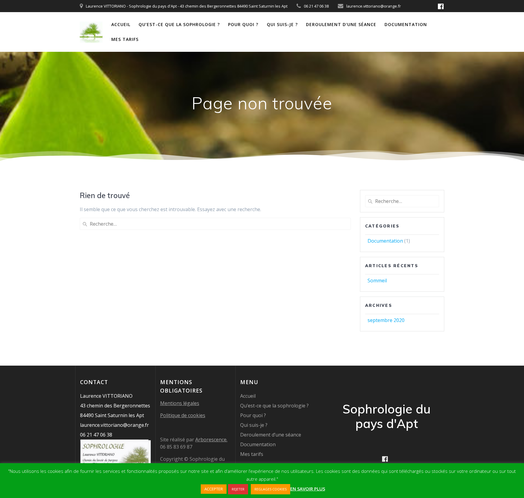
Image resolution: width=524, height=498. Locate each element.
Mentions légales (179, 403)
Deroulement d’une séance (341, 24)
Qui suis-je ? (282, 24)
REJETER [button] (238, 489)
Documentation (406, 24)
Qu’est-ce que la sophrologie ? (179, 24)
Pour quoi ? (243, 24)
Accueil (120, 24)
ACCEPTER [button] (213, 489)
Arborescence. (211, 439)
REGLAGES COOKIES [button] (270, 489)
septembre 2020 (386, 320)
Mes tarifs (125, 39)
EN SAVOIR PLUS (307, 489)
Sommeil (377, 280)
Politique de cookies (182, 415)
